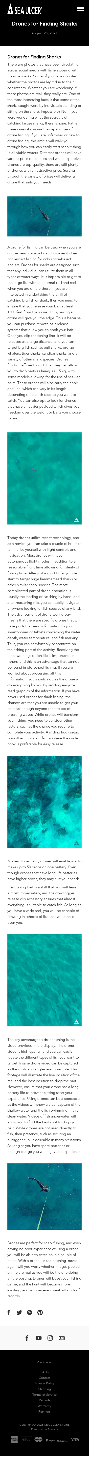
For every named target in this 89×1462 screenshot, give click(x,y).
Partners (44, 1411)
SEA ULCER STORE (56, 1424)
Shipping (44, 1389)
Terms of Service (44, 1394)
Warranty (44, 1406)
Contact (44, 1377)
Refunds (44, 1400)
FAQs (45, 1372)
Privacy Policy (44, 1383)
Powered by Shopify (44, 1429)
